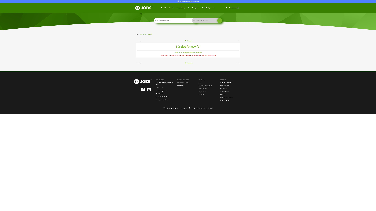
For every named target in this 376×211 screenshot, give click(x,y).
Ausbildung (181, 8)
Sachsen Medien (225, 101)
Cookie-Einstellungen (205, 86)
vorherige (139, 41)
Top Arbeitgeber (193, 8)
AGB (200, 83)
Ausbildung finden (161, 91)
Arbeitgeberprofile (161, 100)
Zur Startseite (189, 41)
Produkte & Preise (182, 83)
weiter (238, 41)
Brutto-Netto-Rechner (162, 97)
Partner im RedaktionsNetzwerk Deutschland (189, 1)
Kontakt (201, 95)
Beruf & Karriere (166, 8)
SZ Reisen (223, 95)
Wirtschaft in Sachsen (227, 98)
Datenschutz (203, 89)
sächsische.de (224, 92)
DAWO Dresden (225, 86)
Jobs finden (159, 88)
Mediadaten (180, 86)
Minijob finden (160, 94)
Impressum (202, 92)
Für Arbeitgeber (207, 8)
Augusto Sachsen (225, 83)
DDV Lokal (223, 89)
